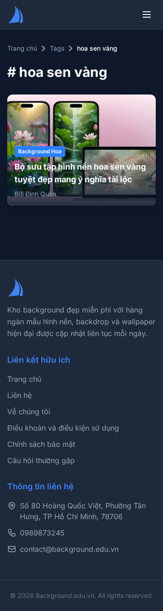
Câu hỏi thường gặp (41, 460)
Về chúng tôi (28, 411)
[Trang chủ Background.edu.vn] (16, 14)
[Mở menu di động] (147, 14)
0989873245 (42, 532)
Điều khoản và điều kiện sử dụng (63, 427)
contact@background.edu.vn (69, 549)
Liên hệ (19, 395)
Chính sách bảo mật (41, 444)
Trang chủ (22, 48)
